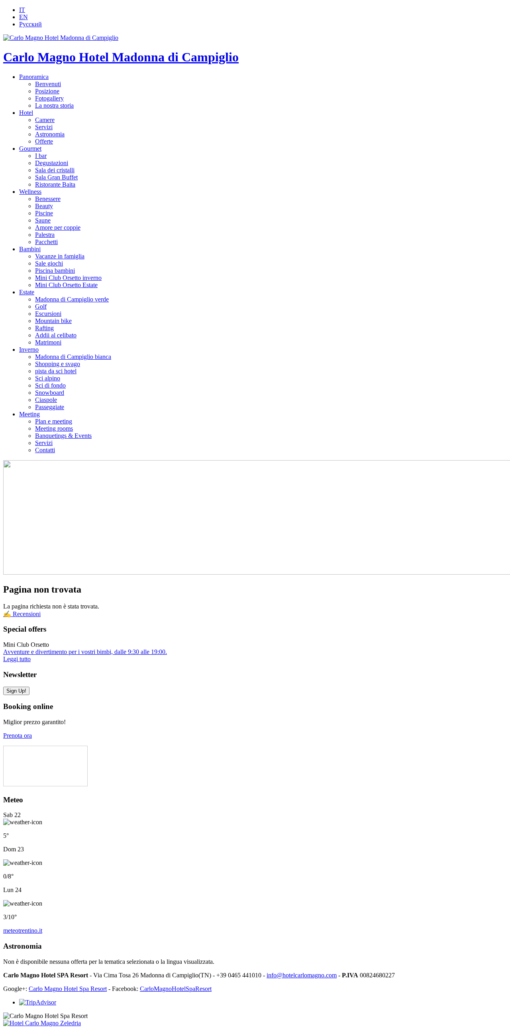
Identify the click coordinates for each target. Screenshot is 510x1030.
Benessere (48, 198)
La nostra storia (54, 105)
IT (22, 9)
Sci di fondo (50, 385)
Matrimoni (48, 342)
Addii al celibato (55, 335)
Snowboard (49, 392)
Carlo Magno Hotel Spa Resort (68, 988)
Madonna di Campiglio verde (72, 299)
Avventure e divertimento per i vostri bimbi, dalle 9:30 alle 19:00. (85, 651)
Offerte (44, 141)
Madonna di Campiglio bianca (73, 356)
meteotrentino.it (22, 930)
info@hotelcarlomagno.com (302, 975)
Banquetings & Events (63, 435)
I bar (41, 155)
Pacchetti (46, 241)
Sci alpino (47, 378)
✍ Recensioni (22, 614)
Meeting (29, 414)
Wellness (30, 191)
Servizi (44, 127)
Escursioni (48, 313)
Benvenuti (48, 84)
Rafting (44, 328)
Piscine (44, 213)
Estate (26, 292)
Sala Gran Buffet (56, 177)
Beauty (44, 206)
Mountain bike (53, 320)
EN (23, 17)
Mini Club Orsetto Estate (66, 285)
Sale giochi (49, 263)
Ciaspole (46, 399)
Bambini (30, 249)
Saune (43, 220)
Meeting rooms (54, 428)
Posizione (47, 91)
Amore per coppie (57, 227)
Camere (45, 119)
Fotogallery (49, 98)
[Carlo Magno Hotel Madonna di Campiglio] (60, 37)
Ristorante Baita (55, 184)
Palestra (45, 234)
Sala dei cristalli (55, 170)
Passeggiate (49, 407)
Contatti (45, 450)
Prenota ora (17, 735)
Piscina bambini (55, 270)
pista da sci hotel (55, 371)
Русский (30, 24)
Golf (41, 306)
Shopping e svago (57, 363)
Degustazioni (51, 163)
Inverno (29, 349)
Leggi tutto (17, 659)
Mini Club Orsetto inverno (68, 277)
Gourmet (30, 148)
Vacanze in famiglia (59, 256)
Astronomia (50, 134)
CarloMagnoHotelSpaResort (176, 988)
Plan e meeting (53, 421)
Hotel (26, 112)
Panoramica (34, 76)
